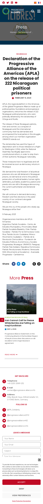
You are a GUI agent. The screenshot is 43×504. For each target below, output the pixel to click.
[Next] (39, 264)
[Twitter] (8, 2)
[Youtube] (16, 2)
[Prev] (34, 264)
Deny (21, 489)
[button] (39, 460)
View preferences (21, 495)
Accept (21, 482)
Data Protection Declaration (21, 501)
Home (13, 32)
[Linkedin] (12, 2)
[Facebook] (3, 2)
